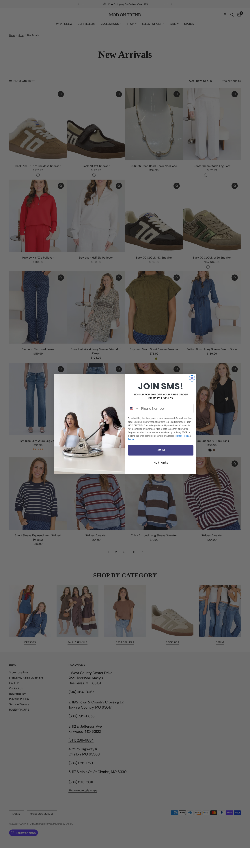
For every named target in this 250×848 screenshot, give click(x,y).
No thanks (161, 462)
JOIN (161, 450)
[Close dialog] (192, 378)
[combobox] (133, 408)
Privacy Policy (182, 436)
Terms (131, 439)
